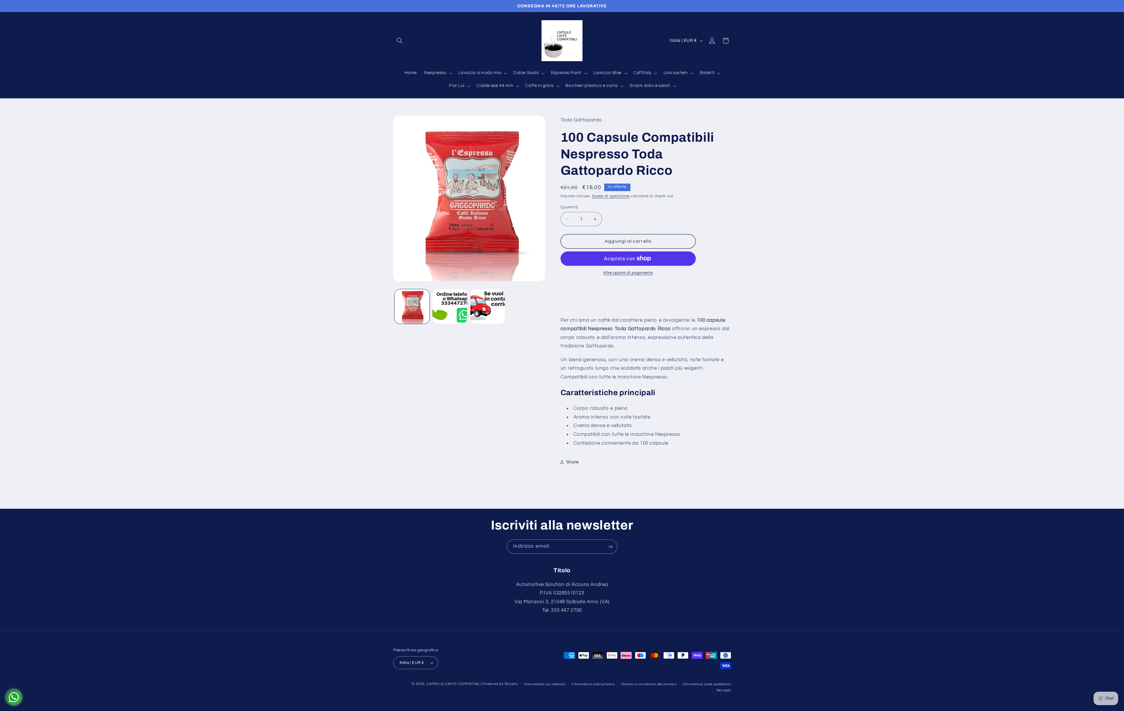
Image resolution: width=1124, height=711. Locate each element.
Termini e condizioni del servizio (649, 684)
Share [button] (572, 462)
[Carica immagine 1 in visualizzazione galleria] (412, 306)
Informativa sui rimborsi (545, 684)
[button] (400, 40)
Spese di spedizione (611, 196)
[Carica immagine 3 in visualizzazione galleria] (487, 306)
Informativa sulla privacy (593, 684)
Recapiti (724, 690)
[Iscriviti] (610, 546)
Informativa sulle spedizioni (707, 684)
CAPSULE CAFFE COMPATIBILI (454, 684)
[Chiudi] (833, 129)
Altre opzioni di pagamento (628, 273)
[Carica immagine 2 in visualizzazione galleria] (449, 306)
